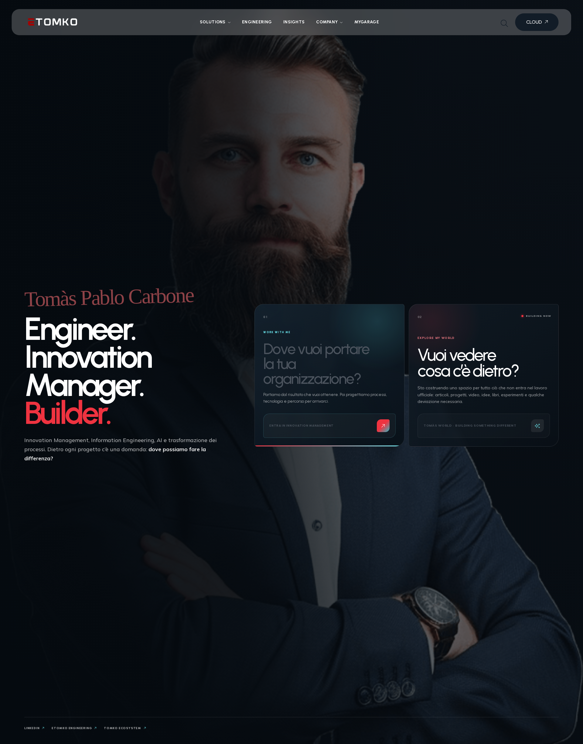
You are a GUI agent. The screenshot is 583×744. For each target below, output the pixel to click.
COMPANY (327, 22)
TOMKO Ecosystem (123, 728)
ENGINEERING (257, 22)
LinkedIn (32, 728)
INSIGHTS (294, 22)
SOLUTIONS (213, 22)
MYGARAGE (366, 22)
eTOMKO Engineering (72, 728)
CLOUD (534, 22)
